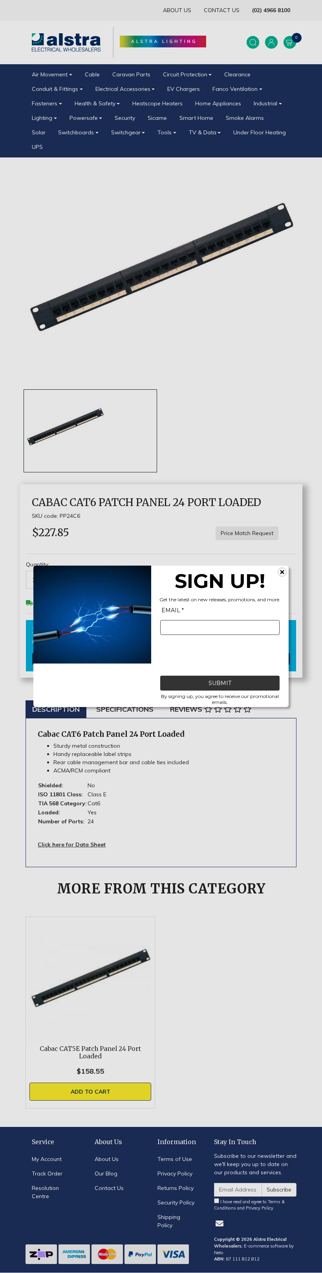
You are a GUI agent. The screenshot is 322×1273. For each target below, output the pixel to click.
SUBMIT (220, 683)
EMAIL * (172, 610)
